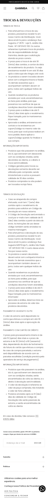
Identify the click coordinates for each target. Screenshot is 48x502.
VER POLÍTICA (11, 491)
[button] (4, 8)
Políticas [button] (6, 466)
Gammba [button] (6, 457)
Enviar (37, 443)
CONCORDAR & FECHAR (16, 495)
